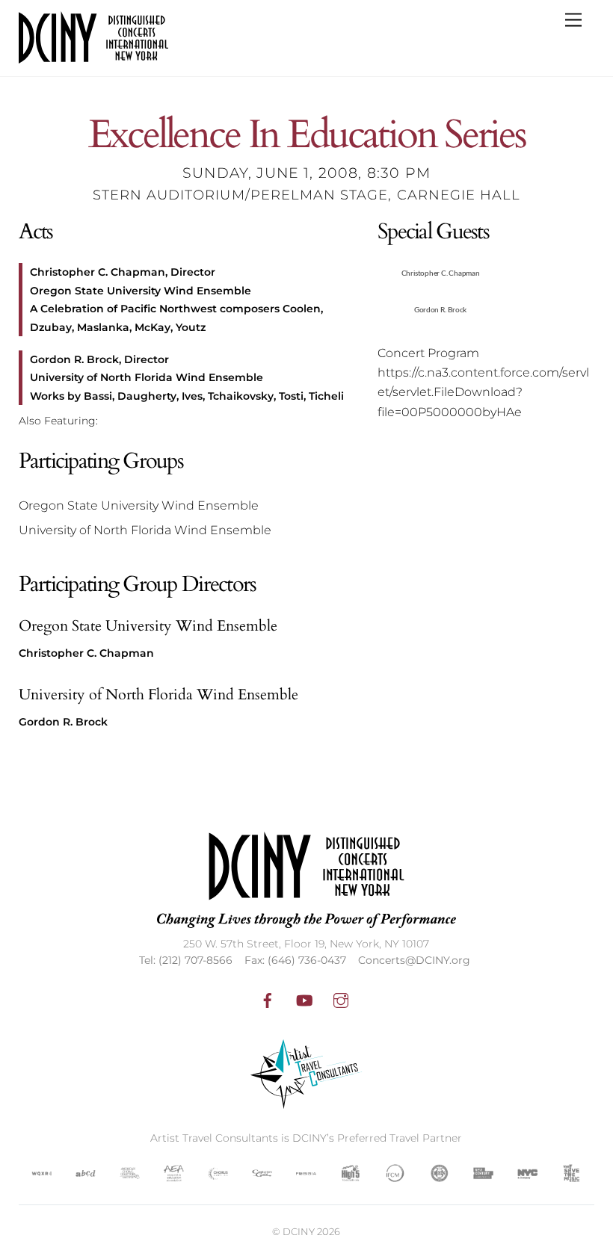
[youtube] (304, 999)
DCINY (299, 1231)
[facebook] (268, 999)
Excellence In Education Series (307, 135)
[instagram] (341, 999)
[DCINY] (93, 57)
